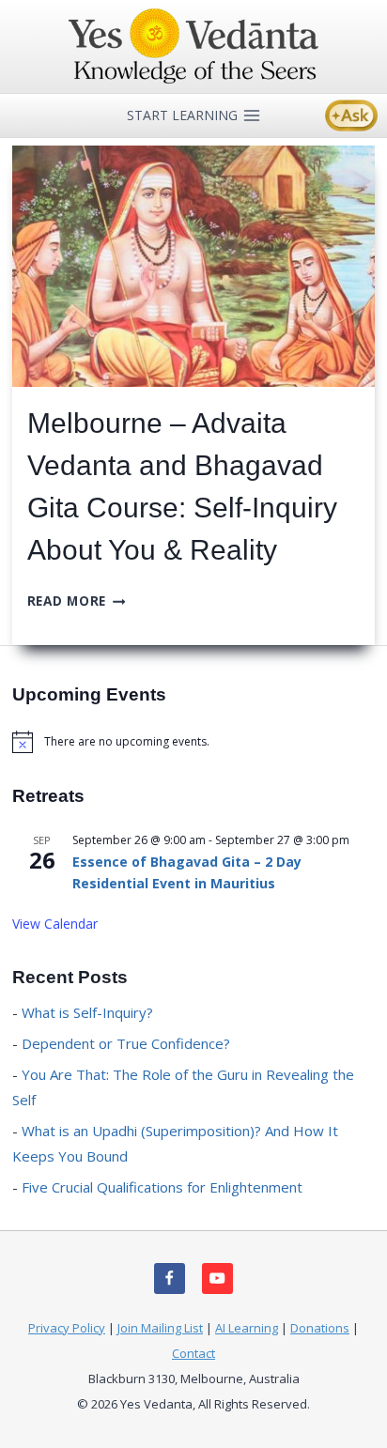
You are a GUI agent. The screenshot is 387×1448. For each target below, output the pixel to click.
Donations (319, 1327)
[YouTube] (217, 1278)
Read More (76, 600)
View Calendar (55, 923)
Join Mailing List (160, 1327)
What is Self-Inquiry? (87, 1012)
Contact (193, 1353)
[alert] (193, 742)
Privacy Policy (66, 1327)
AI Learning (246, 1327)
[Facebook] (169, 1278)
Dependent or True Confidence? (126, 1043)
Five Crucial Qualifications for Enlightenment (162, 1187)
